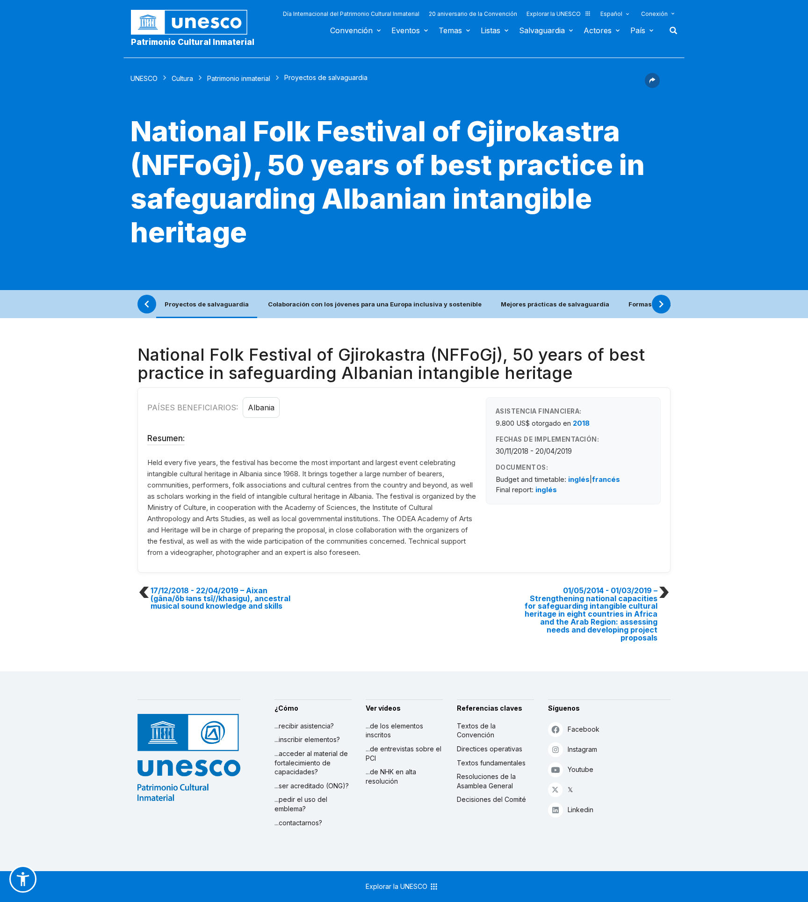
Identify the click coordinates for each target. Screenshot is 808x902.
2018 (581, 423)
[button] (652, 85)
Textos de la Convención (476, 730)
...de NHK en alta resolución (391, 776)
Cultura (182, 78)
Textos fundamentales (491, 763)
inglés (579, 479)
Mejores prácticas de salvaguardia (555, 304)
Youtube (580, 769)
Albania (261, 407)
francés (606, 479)
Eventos (405, 30)
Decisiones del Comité (491, 799)
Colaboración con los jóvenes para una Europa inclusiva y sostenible (375, 304)
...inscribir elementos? (307, 739)
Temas (450, 30)
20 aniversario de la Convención (473, 13)
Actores (598, 30)
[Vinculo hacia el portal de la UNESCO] (194, 22)
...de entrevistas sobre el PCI (403, 753)
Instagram (582, 749)
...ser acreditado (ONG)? (311, 786)
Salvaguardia (542, 30)
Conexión (654, 13)
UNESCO (144, 78)
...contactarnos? (298, 823)
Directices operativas (489, 749)
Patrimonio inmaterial (238, 78)
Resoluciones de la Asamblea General (486, 781)
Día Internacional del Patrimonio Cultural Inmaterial (351, 13)
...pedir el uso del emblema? (300, 804)
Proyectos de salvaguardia (207, 304)
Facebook (583, 729)
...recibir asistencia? (304, 726)
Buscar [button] (670, 30)
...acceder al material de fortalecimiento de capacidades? (311, 762)
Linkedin (580, 810)
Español (611, 13)
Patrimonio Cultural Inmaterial (192, 42)
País (637, 30)
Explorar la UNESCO (554, 13)
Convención (351, 30)
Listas (490, 30)
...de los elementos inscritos (394, 730)
